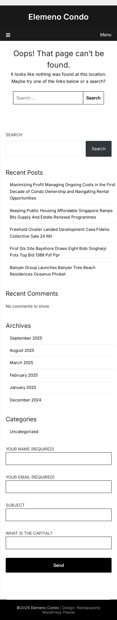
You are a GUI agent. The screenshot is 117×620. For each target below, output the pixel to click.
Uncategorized (24, 431)
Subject (15, 505)
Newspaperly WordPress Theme (71, 610)
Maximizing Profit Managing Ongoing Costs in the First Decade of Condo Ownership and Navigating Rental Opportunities (62, 191)
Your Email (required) (30, 477)
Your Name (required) (30, 449)
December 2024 (25, 400)
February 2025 (24, 375)
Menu (105, 34)
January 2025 (23, 387)
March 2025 (21, 362)
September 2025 (26, 338)
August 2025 (22, 350)
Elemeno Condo (58, 17)
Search (14, 134)
